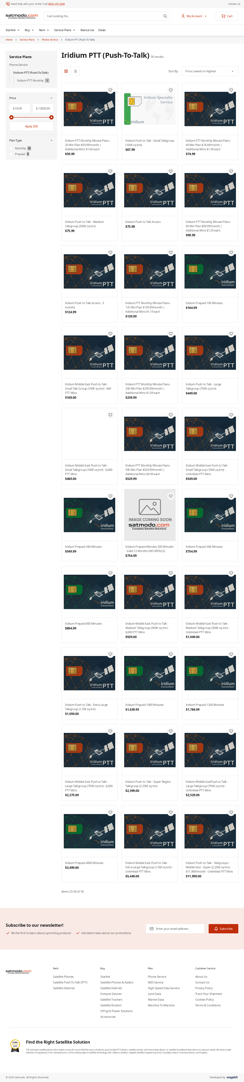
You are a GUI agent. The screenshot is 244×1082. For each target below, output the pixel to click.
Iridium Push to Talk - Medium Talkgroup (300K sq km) (84, 226)
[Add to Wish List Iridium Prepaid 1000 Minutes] (170, 654)
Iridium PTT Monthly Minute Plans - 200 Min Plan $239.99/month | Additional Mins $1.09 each (148, 391)
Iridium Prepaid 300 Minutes (204, 549)
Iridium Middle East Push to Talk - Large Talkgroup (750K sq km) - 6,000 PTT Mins (89, 788)
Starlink (11, 30)
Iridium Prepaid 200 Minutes (83, 549)
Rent (42, 30)
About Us (201, 977)
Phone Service (50, 39)
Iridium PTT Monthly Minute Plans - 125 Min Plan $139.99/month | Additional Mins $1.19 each (148, 309)
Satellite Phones (63, 977)
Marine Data (156, 1000)
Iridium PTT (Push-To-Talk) (80, 39)
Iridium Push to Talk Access (143, 224)
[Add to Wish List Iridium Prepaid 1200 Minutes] (231, 654)
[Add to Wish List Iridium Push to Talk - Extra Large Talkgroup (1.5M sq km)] (110, 654)
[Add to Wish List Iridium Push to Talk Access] (170, 171)
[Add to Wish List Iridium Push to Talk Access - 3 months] (110, 252)
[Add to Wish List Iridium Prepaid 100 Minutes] (231, 252)
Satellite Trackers (111, 1000)
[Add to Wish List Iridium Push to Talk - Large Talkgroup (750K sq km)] (231, 333)
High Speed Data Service (164, 988)
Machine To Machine (161, 1005)
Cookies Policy (204, 1000)
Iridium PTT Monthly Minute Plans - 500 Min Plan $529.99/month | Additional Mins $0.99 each (148, 472)
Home (9, 39)
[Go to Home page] (22, 16)
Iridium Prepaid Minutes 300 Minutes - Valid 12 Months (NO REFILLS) (149, 551)
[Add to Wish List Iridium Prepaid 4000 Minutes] (110, 812)
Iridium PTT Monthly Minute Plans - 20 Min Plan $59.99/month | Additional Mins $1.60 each (88, 147)
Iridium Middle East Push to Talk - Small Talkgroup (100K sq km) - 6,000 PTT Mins (88, 472)
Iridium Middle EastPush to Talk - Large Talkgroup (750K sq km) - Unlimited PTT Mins (207, 788)
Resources (87, 30)
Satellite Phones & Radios (116, 982)
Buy (27, 30)
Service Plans (62, 30)
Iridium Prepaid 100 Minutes (204, 305)
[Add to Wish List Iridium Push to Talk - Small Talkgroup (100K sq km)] (170, 90)
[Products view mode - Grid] (66, 71)
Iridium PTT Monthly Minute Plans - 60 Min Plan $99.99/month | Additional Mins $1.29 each (208, 228)
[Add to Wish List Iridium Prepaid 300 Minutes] (231, 496)
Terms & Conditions (208, 1005)
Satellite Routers (111, 1005)
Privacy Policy (204, 988)
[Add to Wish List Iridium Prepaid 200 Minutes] (110, 496)
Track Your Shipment (208, 994)
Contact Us (234, 4)
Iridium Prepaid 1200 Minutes (205, 707)
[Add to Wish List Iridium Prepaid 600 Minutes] (110, 573)
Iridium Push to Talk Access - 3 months (84, 307)
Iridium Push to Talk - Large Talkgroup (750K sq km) (203, 388)
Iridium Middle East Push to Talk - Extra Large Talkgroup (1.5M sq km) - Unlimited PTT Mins (149, 869)
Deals (102, 30)
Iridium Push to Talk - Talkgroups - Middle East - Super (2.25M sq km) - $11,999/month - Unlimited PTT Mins (209, 869)
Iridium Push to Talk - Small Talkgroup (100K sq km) (149, 145)
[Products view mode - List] (75, 71)
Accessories (108, 1017)
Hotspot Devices (111, 994)
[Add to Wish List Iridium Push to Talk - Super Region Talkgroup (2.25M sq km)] (170, 731)
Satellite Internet (63, 988)
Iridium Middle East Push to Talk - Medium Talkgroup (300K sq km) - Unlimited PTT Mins (207, 630)
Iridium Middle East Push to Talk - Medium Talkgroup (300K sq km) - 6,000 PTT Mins (147, 630)
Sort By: (173, 71)
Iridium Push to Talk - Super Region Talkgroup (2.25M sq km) (148, 786)
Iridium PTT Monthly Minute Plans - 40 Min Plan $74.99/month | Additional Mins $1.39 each (208, 147)
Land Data (154, 994)
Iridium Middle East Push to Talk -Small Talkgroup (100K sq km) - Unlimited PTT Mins (207, 472)
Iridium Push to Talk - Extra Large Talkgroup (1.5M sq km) (86, 709)
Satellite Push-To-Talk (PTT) (70, 982)
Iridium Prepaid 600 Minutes (83, 626)
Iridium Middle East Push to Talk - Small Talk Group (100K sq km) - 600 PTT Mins (88, 391)
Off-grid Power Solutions (116, 1011)
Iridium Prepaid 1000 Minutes (144, 707)
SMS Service (155, 982)
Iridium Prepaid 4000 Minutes (84, 865)
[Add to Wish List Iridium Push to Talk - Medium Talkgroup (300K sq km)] (110, 171)
